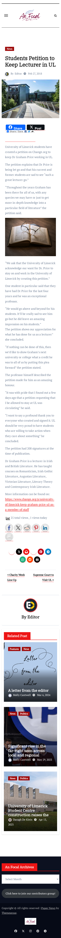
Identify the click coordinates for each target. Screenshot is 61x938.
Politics (24, 713)
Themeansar (9, 913)
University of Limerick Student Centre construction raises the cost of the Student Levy (29, 812)
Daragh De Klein (23, 819)
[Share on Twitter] (18, 528)
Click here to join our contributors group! (30, 893)
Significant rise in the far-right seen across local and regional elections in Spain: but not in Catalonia (27, 754)
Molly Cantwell (22, 695)
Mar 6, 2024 (43, 695)
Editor (18, 73)
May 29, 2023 (44, 759)
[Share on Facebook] (9, 528)
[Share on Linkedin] (45, 528)
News (9, 48)
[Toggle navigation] (6, 15)
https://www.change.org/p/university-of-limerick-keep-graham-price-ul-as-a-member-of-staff (29, 504)
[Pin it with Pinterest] (36, 528)
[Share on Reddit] (27, 528)
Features (14, 649)
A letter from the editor (28, 690)
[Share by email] (9, 537)
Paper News (48, 908)
